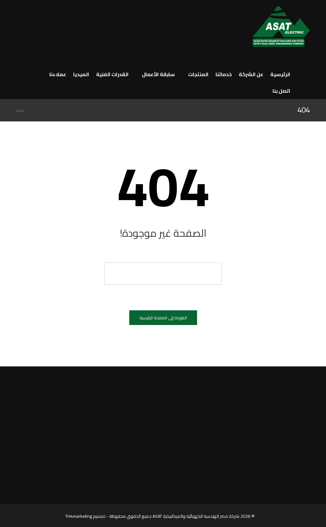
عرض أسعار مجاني (46, 376)
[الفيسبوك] (39, 24)
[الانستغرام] (39, 34)
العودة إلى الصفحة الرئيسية (163, 317)
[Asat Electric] (281, 28)
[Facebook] (302, 486)
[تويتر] (27, 24)
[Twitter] (294, 486)
